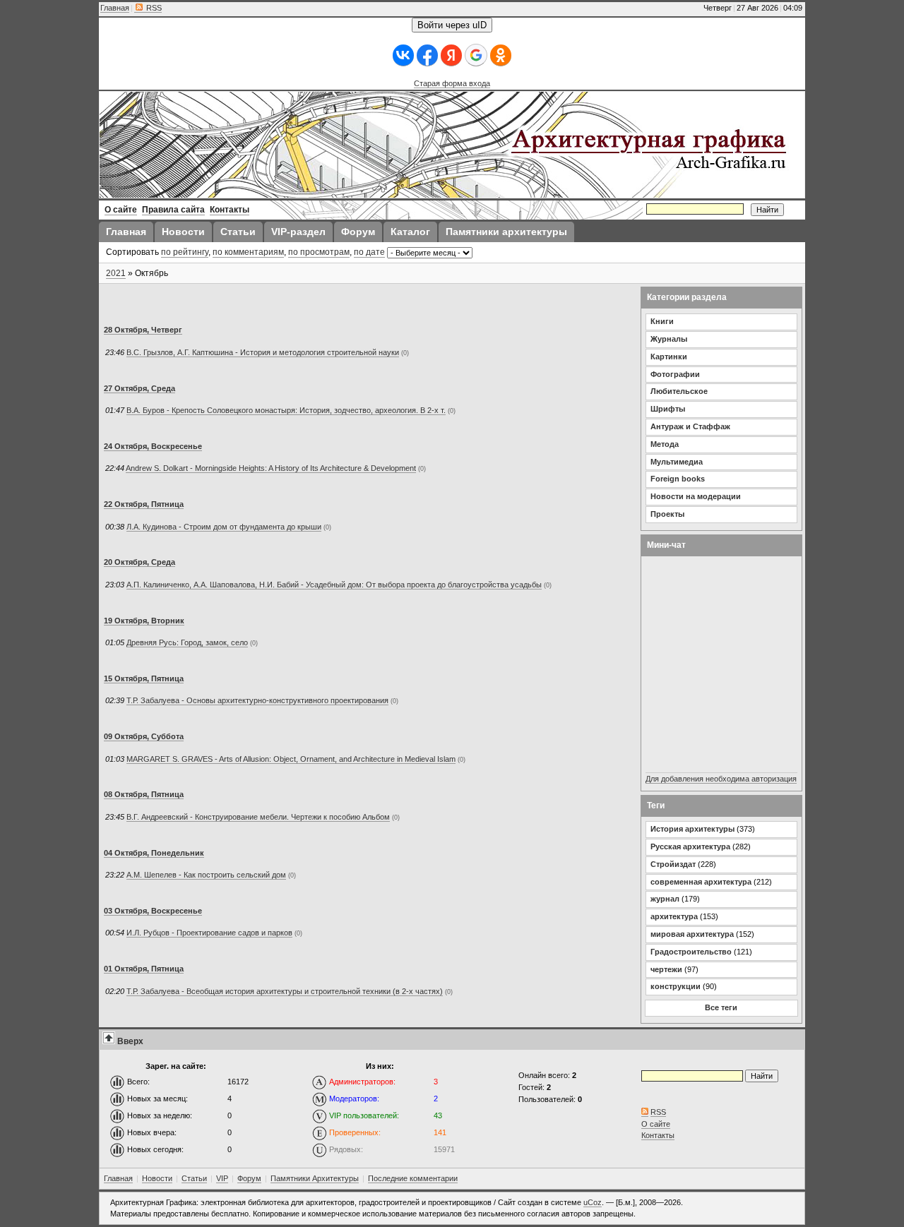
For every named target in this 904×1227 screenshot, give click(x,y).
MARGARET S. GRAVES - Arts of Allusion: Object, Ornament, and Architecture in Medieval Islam (291, 759)
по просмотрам (319, 252)
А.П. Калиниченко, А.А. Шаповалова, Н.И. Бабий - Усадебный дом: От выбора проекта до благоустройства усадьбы (334, 584)
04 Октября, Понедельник (154, 853)
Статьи (194, 1178)
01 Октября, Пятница (144, 968)
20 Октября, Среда (139, 562)
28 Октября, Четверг (143, 329)
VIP (222, 1178)
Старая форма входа (452, 83)
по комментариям (248, 252)
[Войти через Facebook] (427, 55)
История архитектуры (692, 829)
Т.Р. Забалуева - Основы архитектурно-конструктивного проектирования (257, 700)
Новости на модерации (695, 496)
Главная (114, 8)
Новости (157, 1178)
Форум (249, 1178)
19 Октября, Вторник (144, 620)
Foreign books (677, 478)
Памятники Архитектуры (314, 1178)
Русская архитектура (690, 846)
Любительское (679, 391)
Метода (664, 444)
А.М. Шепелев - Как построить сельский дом (206, 874)
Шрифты (667, 409)
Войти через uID (452, 25)
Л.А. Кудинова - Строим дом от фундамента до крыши (223, 526)
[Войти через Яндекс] (451, 55)
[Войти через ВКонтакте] (403, 55)
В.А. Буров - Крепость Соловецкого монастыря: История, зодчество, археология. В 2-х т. (286, 410)
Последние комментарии (413, 1178)
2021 (116, 273)
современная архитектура (700, 882)
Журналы (668, 339)
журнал (664, 898)
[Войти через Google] (476, 55)
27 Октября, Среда (139, 388)
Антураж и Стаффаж (690, 426)
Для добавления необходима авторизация (721, 778)
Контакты (657, 1135)
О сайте (655, 1124)
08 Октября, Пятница (144, 794)
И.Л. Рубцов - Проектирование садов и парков (209, 932)
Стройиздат (673, 864)
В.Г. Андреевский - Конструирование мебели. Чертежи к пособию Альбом (258, 817)
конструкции (675, 986)
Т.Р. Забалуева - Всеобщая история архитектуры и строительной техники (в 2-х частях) (284, 991)
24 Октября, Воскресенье (153, 446)
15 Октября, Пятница (144, 678)
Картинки (668, 356)
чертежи (666, 969)
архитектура (674, 916)
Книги (662, 321)
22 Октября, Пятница (144, 504)
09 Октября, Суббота (144, 736)
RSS (153, 8)
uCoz (592, 1202)
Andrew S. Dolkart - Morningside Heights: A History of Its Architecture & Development (271, 468)
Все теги (721, 1007)
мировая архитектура (692, 934)
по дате (369, 252)
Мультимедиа (676, 461)
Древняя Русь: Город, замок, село (187, 642)
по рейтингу (184, 252)
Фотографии (675, 374)
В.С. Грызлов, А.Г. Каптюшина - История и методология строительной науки (262, 352)
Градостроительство (691, 951)
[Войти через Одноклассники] (500, 55)
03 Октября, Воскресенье (153, 910)
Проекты (667, 514)
